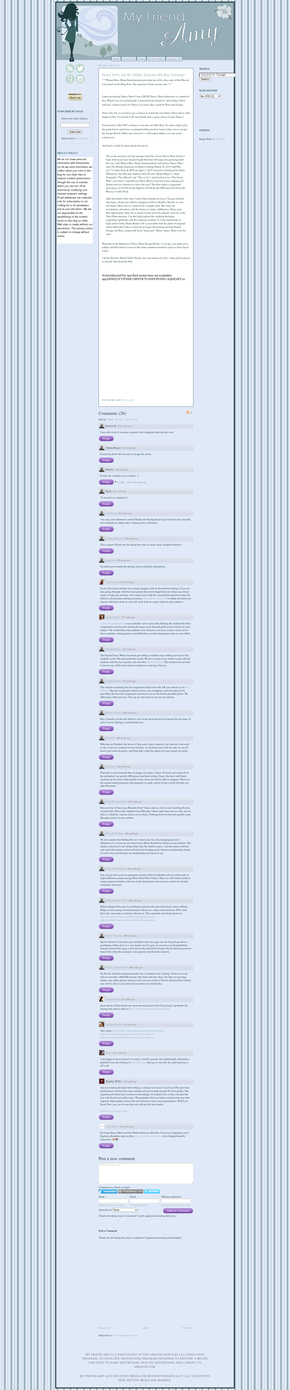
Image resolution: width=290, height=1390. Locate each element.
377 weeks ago (127, 582)
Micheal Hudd (113, 712)
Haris (108, 1052)
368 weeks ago (129, 712)
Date (110, 419)
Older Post (187, 1328)
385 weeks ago (125, 425)
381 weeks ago (125, 513)
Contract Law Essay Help (113, 1111)
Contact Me (174, 59)
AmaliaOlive (112, 617)
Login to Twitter (152, 1191)
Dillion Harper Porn (116, 900)
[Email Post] (135, 400)
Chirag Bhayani (114, 538)
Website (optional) (171, 1196)
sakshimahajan (114, 1024)
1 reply (121, 482)
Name (102, 1196)
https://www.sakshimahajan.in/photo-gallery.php (138, 1030)
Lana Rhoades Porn (116, 801)
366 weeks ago (123, 737)
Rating (119, 419)
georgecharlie (113, 649)
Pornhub (110, 738)
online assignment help (112, 623)
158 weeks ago (126, 1126)
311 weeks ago (128, 999)
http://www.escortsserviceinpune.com (149, 1008)
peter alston (112, 1126)
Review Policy (156, 59)
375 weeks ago (129, 680)
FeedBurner (82, 138)
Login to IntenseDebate (108, 1191)
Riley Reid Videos (115, 868)
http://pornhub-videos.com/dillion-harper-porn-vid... (128, 916)
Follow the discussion (189, 412)
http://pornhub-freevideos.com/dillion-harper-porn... (128, 920)
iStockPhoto (218, 139)
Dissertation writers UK (155, 598)
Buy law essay (138, 1062)
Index (141, 59)
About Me (129, 59)
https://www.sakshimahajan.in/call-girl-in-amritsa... (127, 1037)
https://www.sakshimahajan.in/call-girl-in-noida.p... (127, 1034)
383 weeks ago (119, 491)
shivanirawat (112, 999)
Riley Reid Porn (114, 833)
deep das (110, 560)
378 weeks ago (131, 538)
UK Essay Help (155, 662)
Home (116, 59)
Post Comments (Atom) (125, 1335)
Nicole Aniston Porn (116, 967)
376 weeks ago (129, 649)
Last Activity (131, 419)
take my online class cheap (148, 1136)
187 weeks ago (130, 1081)
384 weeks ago (129, 447)
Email (133, 1196)
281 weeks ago (130, 1024)
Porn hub (110, 766)
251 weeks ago (119, 1052)
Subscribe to (105, 1210)
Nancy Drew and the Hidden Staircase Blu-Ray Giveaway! (143, 74)
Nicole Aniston (114, 935)
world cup (111, 513)
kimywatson (112, 582)
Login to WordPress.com (130, 1191)
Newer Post (104, 1328)
